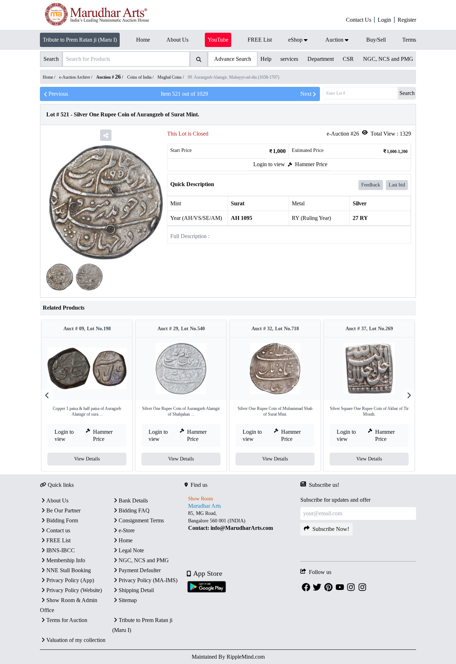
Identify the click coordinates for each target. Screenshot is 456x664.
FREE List (58, 540)
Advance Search (232, 59)
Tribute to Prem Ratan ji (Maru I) (80, 40)
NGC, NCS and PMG (388, 59)
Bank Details (133, 500)
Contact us (58, 530)
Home (126, 540)
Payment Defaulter (140, 570)
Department (320, 59)
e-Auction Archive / (76, 77)
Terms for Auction (66, 620)
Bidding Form (62, 520)
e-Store (127, 530)
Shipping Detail (136, 590)
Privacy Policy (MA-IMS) (148, 580)
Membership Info (65, 560)
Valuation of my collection (75, 640)
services (289, 59)
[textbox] (242, 521)
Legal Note (131, 550)
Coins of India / (141, 77)
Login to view (269, 164)
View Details (87, 459)
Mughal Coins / (171, 77)
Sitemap (128, 600)
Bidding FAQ (134, 510)
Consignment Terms (141, 520)
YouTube (218, 40)
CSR (348, 59)
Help (265, 59)
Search (407, 93)
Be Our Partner (63, 510)
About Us (57, 500)
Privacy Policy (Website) (74, 590)
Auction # (108, 77)
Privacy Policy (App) (70, 580)
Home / (49, 77)
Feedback (370, 185)
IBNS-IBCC (60, 550)
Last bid (397, 185)
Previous (58, 94)
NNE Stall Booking (68, 570)
